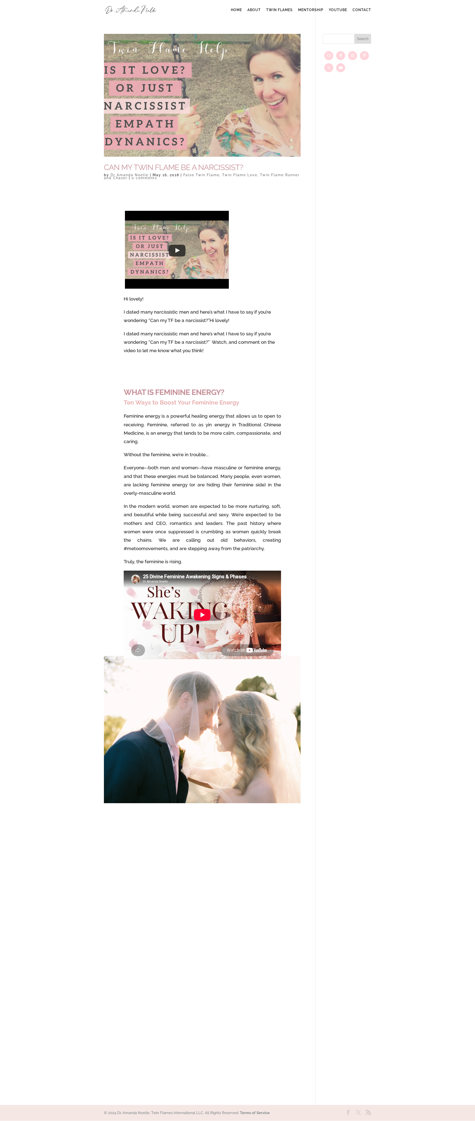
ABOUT (254, 10)
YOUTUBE (338, 10)
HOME (236, 10)
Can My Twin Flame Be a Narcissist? (173, 167)
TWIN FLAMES (279, 10)
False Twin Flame (201, 175)
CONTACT (362, 10)
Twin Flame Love (239, 175)
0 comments (144, 178)
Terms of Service (255, 1113)
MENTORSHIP (310, 10)
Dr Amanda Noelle (129, 175)
